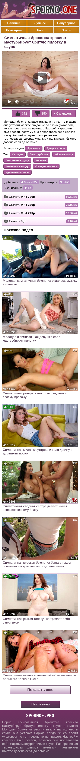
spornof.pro (40, 715)
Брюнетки (34, 148)
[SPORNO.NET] (53, 9)
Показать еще (40, 690)
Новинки (13, 23)
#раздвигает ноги (46, 166)
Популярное (66, 23)
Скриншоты (64, 113)
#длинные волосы (17, 172)
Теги (40, 30)
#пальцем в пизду (17, 166)
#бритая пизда (64, 154)
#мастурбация (39, 154)
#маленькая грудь (17, 160)
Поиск (66, 30)
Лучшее (40, 23)
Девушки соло (56, 148)
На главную (40, 704)
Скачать (22, 196)
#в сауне (17, 154)
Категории (14, 30)
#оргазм (41, 160)
